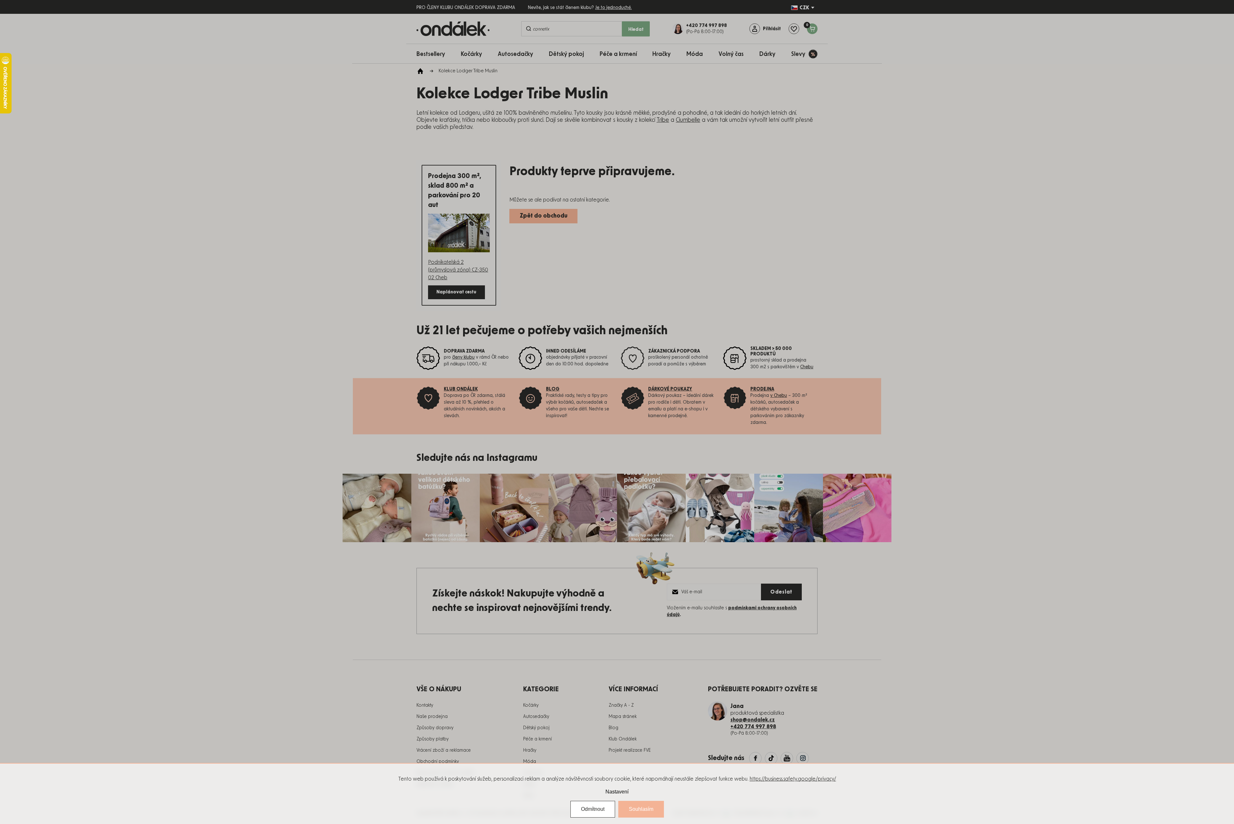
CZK (804, 7)
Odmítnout (592, 809)
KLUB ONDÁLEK (461, 389)
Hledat (636, 29)
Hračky (529, 750)
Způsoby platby (432, 739)
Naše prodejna (432, 716)
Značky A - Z (621, 705)
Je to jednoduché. (613, 7)
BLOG (552, 389)
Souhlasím (641, 809)
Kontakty (424, 705)
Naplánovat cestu (456, 292)
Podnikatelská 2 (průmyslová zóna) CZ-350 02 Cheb (458, 270)
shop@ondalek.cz (752, 719)
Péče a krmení (537, 739)
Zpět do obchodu (544, 216)
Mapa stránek (623, 716)
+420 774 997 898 (753, 726)
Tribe (663, 120)
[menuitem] (434, 54)
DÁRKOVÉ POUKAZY (670, 389)
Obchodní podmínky (437, 761)
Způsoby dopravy (434, 728)
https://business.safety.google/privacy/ (793, 779)
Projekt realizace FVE (630, 750)
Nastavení (617, 791)
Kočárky (531, 705)
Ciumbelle (688, 120)
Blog (613, 728)
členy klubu (463, 357)
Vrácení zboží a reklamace (443, 750)
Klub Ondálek (623, 739)
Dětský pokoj (536, 728)
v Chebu (778, 395)
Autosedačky (536, 716)
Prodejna (762, 389)
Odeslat (781, 592)
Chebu (806, 367)
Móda (529, 761)
